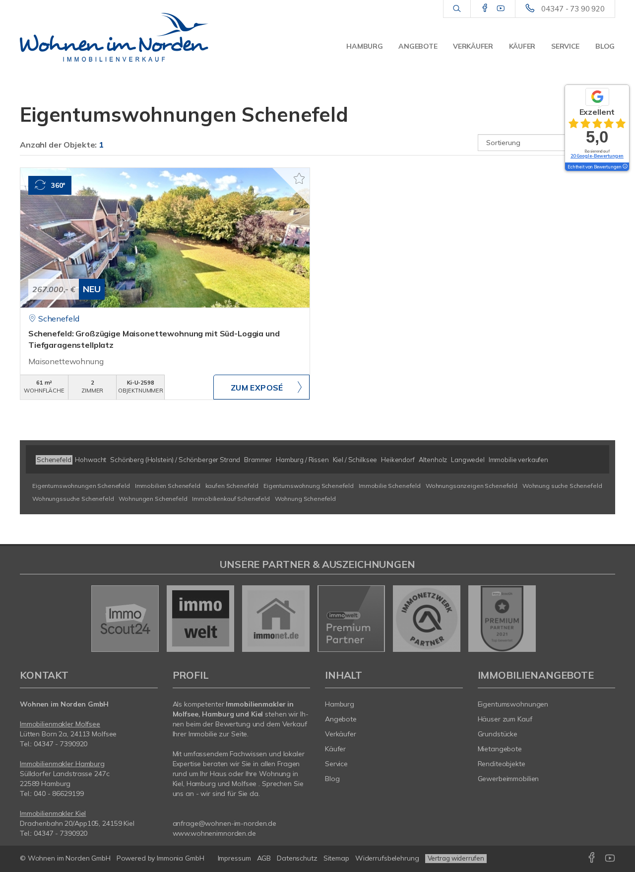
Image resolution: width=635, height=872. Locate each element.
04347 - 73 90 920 (573, 8)
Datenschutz (297, 858)
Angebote (417, 46)
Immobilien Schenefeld (167, 485)
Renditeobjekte (501, 763)
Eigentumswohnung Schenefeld (308, 485)
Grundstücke (498, 733)
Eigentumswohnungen (513, 704)
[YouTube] (501, 8)
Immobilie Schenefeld (390, 485)
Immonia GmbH (180, 858)
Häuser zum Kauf (505, 718)
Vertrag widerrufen (456, 858)
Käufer (522, 46)
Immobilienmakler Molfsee (60, 723)
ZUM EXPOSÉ (257, 388)
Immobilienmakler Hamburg (62, 763)
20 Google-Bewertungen (597, 156)
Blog (605, 46)
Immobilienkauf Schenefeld (230, 498)
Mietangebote (500, 748)
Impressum (234, 858)
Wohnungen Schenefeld (153, 498)
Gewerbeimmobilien (508, 778)
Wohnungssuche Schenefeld (73, 498)
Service (565, 46)
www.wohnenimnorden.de (214, 833)
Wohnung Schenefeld (305, 498)
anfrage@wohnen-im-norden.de (225, 823)
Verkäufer (473, 46)
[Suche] (456, 9)
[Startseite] (114, 37)
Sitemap (336, 858)
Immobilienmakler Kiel (53, 813)
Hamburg (364, 46)
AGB (264, 858)
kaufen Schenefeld (232, 485)
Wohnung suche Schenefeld (562, 485)
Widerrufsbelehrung (387, 858)
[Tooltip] (625, 166)
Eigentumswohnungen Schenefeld (81, 485)
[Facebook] (485, 8)
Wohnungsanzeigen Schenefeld (471, 485)
